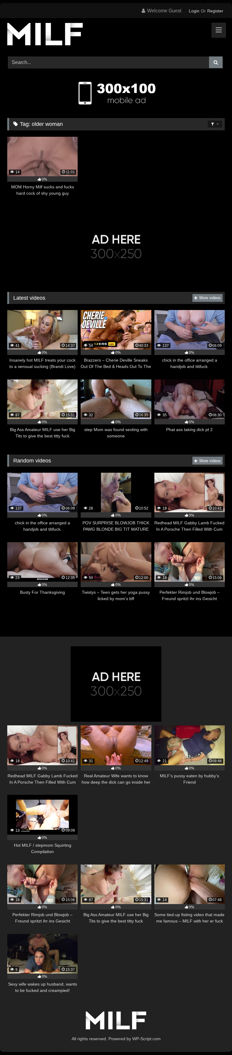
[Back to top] (213, 1037)
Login (194, 10)
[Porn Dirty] (116, 35)
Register (215, 10)
